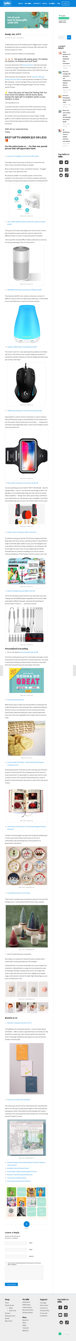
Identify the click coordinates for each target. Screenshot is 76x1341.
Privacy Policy (44, 1310)
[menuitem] (20, 3)
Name (31, 1243)
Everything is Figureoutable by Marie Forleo (22, 1171)
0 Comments (20, 38)
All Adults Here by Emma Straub (18, 1168)
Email (31, 1249)
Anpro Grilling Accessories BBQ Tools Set (21, 591)
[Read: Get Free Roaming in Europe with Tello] (60, 96)
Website (31, 1256)
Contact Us (44, 1308)
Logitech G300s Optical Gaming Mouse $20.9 (22, 347)
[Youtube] (61, 170)
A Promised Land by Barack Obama (19, 1181)
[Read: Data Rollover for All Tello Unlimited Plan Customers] (60, 53)
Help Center (44, 1305)
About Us (25, 1320)
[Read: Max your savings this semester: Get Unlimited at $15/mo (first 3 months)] (60, 72)
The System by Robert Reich (16, 1178)
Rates (11, 1308)
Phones (7, 1313)
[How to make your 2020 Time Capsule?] (74, 670)
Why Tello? (8, 1321)
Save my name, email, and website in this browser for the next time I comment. (24, 1263)
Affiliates (25, 1331)
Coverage (43, 1303)
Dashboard (26, 1302)
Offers (24, 1325)
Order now (12, 1310)
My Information (27, 1310)
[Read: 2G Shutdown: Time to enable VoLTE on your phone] (60, 131)
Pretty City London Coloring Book (18, 1100)
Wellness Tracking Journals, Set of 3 (19, 1023)
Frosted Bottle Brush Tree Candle (18, 893)
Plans (7, 1303)
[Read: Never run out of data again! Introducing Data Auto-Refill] (60, 111)
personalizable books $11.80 (28, 652)
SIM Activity (26, 1305)
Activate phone (27, 1312)
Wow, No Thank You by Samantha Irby (19, 1175)
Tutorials (25, 1328)
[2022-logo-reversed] (7, 3)
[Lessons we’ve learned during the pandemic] (1, 670)
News (24, 1323)
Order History (27, 1307)
